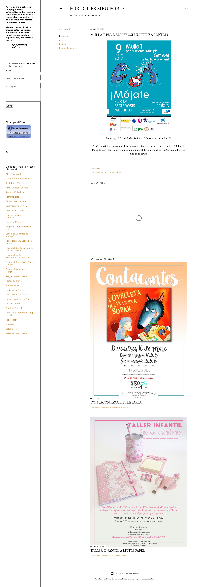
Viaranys (10, 324)
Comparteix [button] (65, 29)
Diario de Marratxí (14, 222)
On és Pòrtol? (99, 15)
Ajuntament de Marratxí (17, 178)
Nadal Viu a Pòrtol (14, 290)
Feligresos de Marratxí (16, 276)
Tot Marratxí (11, 320)
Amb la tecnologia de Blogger (127, 573)
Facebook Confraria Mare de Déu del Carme (20, 249)
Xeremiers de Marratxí (16, 333)
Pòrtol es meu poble (97, 8)
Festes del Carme (68, 48)
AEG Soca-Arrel (13, 174)
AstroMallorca (12, 197)
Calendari (82, 15)
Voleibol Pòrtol (13, 329)
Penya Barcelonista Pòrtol (19, 299)
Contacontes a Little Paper (116, 402)
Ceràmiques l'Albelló (15, 210)
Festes (62, 44)
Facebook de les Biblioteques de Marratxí (18, 256)
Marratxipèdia (12, 285)
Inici (72, 15)
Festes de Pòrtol (14, 281)
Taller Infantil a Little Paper (117, 550)
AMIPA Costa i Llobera (17, 187)
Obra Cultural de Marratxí (18, 294)
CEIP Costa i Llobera (16, 201)
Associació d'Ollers (15, 192)
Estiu (61, 40)
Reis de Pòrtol (13, 303)
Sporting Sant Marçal (16, 308)
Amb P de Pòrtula (15, 183)
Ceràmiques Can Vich (16, 206)
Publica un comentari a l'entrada (115, 407)
